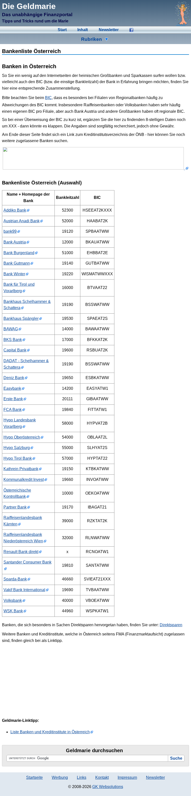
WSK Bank (13, 611)
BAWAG (10, 329)
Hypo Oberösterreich (21, 437)
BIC (48, 98)
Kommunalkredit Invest (23, 479)
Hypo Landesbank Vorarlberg (19, 423)
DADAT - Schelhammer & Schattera (26, 364)
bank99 (10, 231)
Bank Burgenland (18, 253)
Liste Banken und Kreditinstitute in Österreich (50, 732)
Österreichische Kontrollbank (17, 493)
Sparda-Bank (15, 579)
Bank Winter (14, 274)
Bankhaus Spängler (21, 318)
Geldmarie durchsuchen (94, 750)
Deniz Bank (13, 378)
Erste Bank (13, 399)
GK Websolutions (107, 787)
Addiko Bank (14, 210)
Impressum (127, 777)
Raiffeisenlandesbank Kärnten (22, 520)
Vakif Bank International (24, 590)
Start (62, 30)
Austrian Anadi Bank (21, 221)
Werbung (60, 777)
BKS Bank (12, 340)
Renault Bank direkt (20, 552)
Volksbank (12, 600)
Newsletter (109, 30)
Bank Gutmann (16, 263)
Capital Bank (14, 350)
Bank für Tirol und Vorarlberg (19, 287)
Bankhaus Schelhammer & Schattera (27, 304)
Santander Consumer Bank (27, 562)
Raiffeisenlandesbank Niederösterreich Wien (23, 537)
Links (81, 777)
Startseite (34, 777)
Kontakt (102, 777)
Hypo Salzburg (16, 448)
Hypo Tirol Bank (17, 458)
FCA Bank (12, 409)
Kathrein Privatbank (20, 469)
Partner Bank (15, 507)
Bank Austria (14, 242)
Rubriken (91, 39)
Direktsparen (171, 625)
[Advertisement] (151, 209)
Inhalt (82, 30)
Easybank (12, 388)
